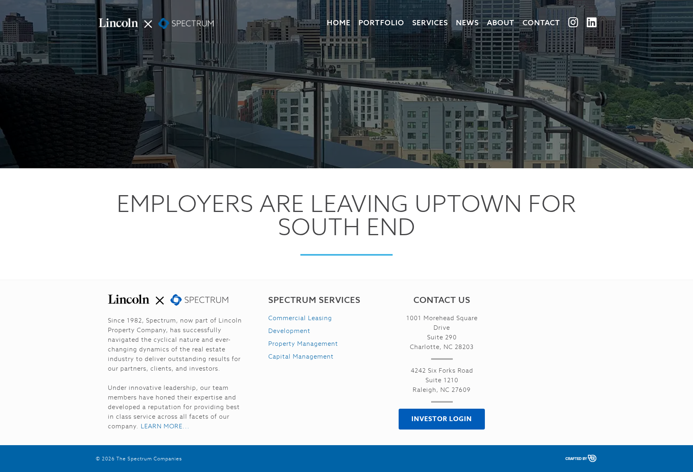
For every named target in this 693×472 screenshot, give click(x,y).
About (501, 22)
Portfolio (381, 22)
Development (289, 331)
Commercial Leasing (300, 318)
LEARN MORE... (165, 426)
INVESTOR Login (441, 419)
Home (339, 22)
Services (430, 22)
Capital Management (301, 356)
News (467, 22)
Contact (541, 22)
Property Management (303, 343)
